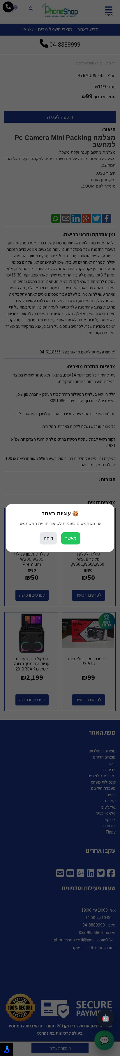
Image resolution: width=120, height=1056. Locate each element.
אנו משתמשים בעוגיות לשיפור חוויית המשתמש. (60, 523)
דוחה (48, 538)
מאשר (70, 538)
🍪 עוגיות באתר (60, 513)
